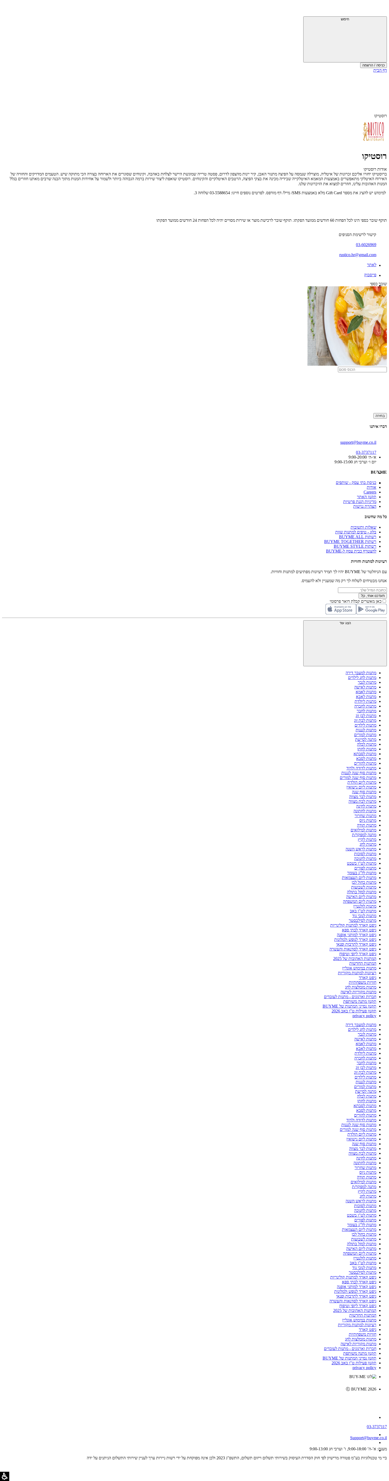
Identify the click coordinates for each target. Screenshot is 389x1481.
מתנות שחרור (365, 815)
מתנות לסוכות (365, 854)
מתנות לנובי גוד (364, 915)
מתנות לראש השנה (361, 849)
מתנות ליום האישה (361, 896)
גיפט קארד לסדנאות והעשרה (352, 949)
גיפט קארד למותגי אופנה (356, 934)
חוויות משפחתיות (362, 982)
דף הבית (380, 70)
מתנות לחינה (366, 806)
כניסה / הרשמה (373, 65)
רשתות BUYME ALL (357, 537)
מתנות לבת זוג (365, 720)
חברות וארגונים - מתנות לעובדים (350, 996)
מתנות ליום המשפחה (359, 901)
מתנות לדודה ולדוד (361, 768)
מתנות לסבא (366, 758)
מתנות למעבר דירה (361, 673)
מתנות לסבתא (365, 753)
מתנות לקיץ (367, 839)
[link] (189, 1400)
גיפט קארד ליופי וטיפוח (357, 954)
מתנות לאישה (365, 687)
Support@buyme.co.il (368, 1437)
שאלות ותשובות (363, 527)
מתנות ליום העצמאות (359, 877)
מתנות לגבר (367, 682)
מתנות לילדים (365, 725)
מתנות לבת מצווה (362, 801)
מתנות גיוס (367, 820)
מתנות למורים (365, 734)
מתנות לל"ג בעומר (361, 873)
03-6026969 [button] (366, 244)
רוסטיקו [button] (380, 116)
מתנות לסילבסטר (362, 920)
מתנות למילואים (363, 830)
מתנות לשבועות (363, 887)
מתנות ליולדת (365, 701)
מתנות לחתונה (365, 811)
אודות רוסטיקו (375, 169)
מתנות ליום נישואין (361, 787)
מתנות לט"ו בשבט (361, 863)
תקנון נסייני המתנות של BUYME (349, 1006)
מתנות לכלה (366, 744)
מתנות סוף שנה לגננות (358, 773)
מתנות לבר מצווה (362, 796)
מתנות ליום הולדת (361, 782)
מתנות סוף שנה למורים (358, 777)
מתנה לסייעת (365, 739)
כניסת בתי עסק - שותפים (356, 482)
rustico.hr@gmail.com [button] (357, 254)
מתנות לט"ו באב (363, 911)
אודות (371, 487)
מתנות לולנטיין (364, 906)
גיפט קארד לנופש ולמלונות (355, 939)
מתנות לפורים (365, 868)
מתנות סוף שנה (364, 792)
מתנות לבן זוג (366, 715)
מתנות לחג (368, 844)
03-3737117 (377, 1426)
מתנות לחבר (366, 711)
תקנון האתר (366, 497)
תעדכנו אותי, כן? (373, 596)
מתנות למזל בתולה (361, 892)
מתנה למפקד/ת (364, 834)
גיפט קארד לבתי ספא (359, 930)
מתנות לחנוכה (365, 858)
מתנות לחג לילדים (362, 677)
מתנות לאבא (366, 696)
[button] (380, 9)
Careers (370, 492)
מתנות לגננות (366, 730)
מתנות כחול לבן (364, 882)
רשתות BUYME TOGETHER (350, 541)
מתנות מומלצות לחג (360, 987)
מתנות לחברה (365, 706)
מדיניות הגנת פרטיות (359, 501)
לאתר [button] (371, 264)
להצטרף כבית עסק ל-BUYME (351, 551)
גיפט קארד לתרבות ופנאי (356, 944)
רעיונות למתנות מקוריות (357, 973)
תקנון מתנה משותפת (359, 1001)
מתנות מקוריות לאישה (358, 992)
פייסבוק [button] (370, 275)
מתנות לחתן (366, 749)
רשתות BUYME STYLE (355, 546)
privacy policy (364, 1015)
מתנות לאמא (366, 692)
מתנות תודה (366, 825)
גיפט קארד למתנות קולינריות (353, 925)
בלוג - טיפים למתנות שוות (355, 532)
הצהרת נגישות (364, 506)
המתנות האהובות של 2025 (354, 958)
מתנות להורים (365, 763)
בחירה (380, 416)
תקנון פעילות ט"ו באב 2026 (354, 1011)
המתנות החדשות (362, 963)
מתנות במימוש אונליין (359, 968)
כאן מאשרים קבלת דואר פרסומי (358, 601)
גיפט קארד (367, 977)
